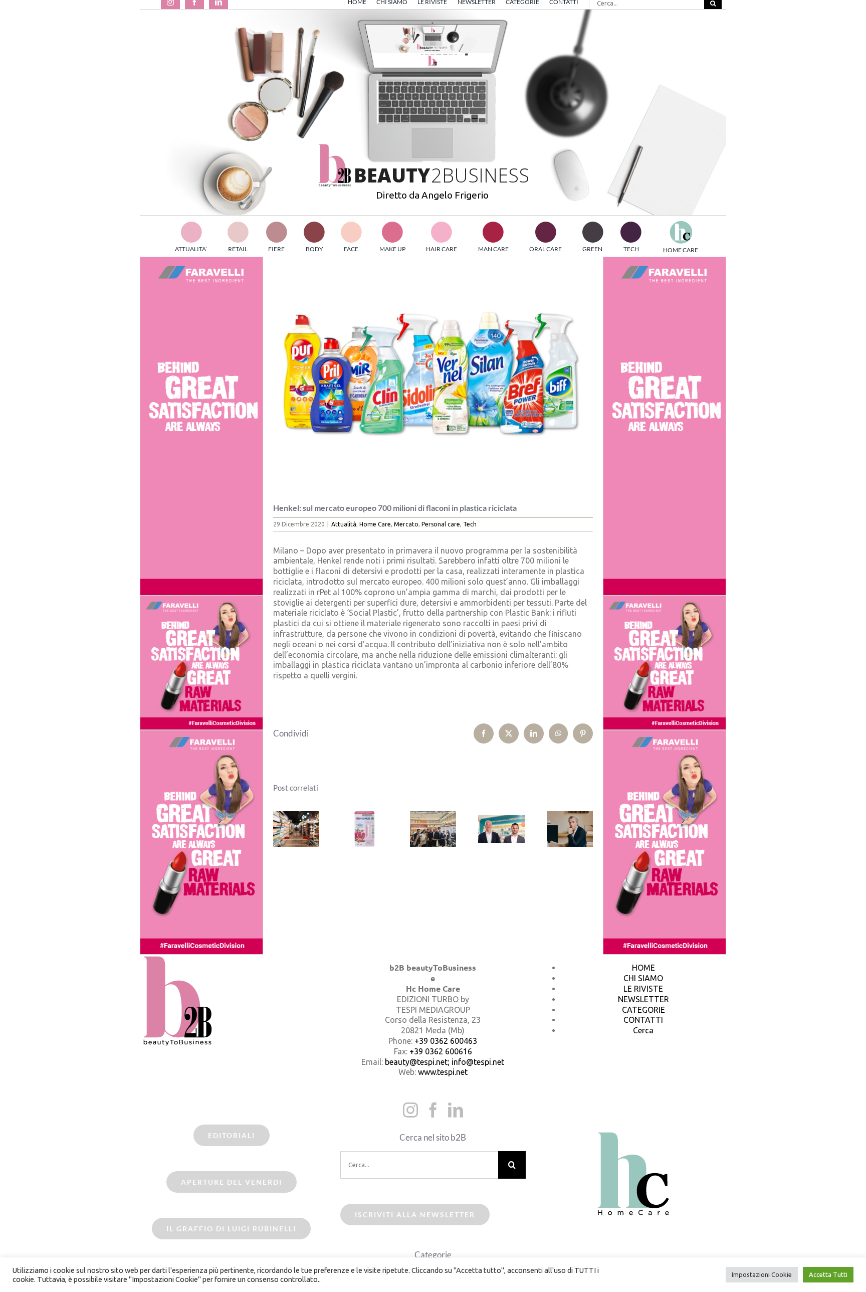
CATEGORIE (643, 1009)
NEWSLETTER (643, 999)
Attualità (343, 524)
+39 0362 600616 (440, 1051)
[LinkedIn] (455, 1110)
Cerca (643, 1030)
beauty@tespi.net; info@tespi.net (444, 1061)
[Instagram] (410, 1110)
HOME (643, 967)
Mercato (406, 524)
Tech (470, 524)
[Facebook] (433, 1110)
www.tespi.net (443, 1071)
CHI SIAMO (643, 978)
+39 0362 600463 (445, 1040)
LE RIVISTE (643, 988)
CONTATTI (643, 1019)
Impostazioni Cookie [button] (762, 1274)
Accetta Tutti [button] (828, 1274)
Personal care (440, 524)
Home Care (375, 524)
